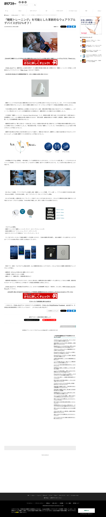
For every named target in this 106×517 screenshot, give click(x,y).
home (7, 15)
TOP (86, 10)
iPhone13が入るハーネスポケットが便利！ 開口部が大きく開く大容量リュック (65, 356)
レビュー (33, 495)
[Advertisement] (75, 4)
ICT (46, 10)
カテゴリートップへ (68, 326)
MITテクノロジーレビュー (57, 497)
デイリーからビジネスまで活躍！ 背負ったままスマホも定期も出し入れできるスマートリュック (64, 396)
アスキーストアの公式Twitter (50, 305)
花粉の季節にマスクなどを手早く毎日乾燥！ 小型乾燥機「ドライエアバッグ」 (65, 344)
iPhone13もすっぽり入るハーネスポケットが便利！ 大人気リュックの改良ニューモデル (64, 353)
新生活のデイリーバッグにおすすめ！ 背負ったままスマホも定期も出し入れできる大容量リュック (65, 347)
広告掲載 (61, 503)
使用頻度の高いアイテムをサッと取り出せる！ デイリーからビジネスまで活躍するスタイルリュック (64, 406)
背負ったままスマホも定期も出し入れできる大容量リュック (64, 409)
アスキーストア (59, 10)
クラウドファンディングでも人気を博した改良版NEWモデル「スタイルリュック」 (64, 384)
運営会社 (48, 503)
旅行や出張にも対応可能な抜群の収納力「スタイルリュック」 (64, 402)
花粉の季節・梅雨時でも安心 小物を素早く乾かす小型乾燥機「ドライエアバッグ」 (64, 387)
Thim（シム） (23, 70)
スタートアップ (33, 10)
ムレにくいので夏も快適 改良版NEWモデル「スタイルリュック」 (65, 365)
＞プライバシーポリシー (86, 514)
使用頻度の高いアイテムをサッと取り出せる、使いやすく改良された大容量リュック (64, 393)
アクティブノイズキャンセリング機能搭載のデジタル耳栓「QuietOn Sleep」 (64, 350)
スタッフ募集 (68, 503)
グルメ (19, 10)
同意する (86, 510)
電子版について (76, 503)
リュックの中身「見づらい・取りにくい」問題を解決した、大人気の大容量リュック (64, 362)
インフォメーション (73, 10)
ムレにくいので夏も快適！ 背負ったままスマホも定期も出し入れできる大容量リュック (64, 371)
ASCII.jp (46, 497)
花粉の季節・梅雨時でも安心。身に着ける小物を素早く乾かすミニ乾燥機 (64, 390)
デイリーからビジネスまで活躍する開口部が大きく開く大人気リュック (64, 418)
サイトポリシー (30, 503)
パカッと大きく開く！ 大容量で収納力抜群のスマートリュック (64, 378)
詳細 (17, 512)
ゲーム (6, 10)
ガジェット (45, 495)
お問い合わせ (54, 503)
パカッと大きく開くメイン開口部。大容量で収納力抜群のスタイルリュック (64, 412)
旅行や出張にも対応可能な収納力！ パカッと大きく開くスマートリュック (64, 381)
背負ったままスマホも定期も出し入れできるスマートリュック (64, 415)
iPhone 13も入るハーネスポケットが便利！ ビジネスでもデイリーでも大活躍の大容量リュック (65, 375)
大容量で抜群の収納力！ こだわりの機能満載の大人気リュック (65, 359)
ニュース (39, 495)
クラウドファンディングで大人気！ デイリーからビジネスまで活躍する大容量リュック (64, 340)
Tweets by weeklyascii (45, 454)
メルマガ (68, 305)
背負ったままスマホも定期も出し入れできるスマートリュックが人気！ (64, 399)
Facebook (62, 305)
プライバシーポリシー (39, 503)
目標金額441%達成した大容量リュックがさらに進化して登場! (64, 368)
